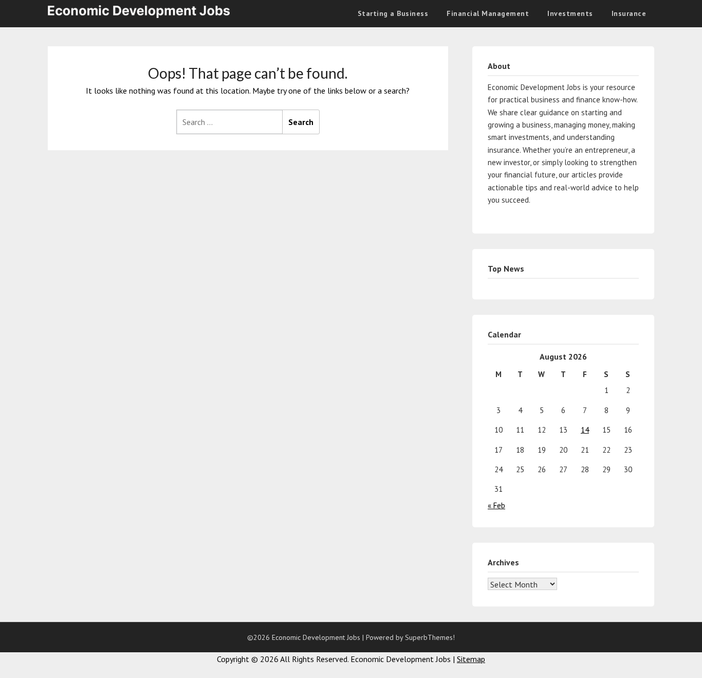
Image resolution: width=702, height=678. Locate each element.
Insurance (629, 13)
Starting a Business (393, 13)
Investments (570, 13)
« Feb (496, 505)
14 (585, 430)
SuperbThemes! (430, 637)
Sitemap (471, 659)
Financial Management (488, 13)
